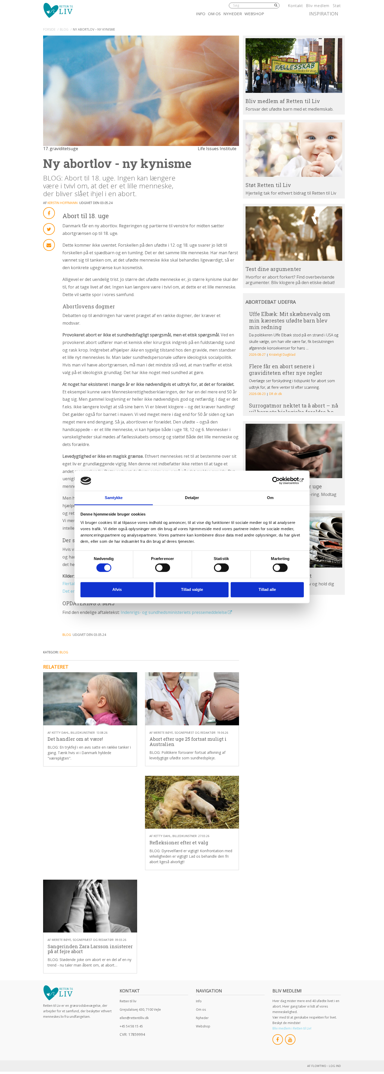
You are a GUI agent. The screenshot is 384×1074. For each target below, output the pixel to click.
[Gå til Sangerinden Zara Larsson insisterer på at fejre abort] (90, 906)
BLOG (64, 29)
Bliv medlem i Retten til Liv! (291, 1028)
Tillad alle (267, 589)
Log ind (335, 1066)
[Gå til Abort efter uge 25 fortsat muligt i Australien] (192, 698)
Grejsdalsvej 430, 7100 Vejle (140, 1009)
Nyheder (232, 13)
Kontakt (295, 5)
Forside (49, 29)
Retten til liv (128, 1001)
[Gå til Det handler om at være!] (90, 698)
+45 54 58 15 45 (131, 1026)
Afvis (117, 589)
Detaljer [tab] (192, 497)
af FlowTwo (316, 1066)
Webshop (254, 13)
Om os (214, 13)
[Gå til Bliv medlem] (294, 65)
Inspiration (323, 13)
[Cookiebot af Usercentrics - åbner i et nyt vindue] (281, 481)
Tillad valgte (192, 589)
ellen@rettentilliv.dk (134, 1018)
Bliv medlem (317, 5)
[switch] (162, 568)
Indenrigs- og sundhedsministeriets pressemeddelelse (174, 612)
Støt (337, 5)
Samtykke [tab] (114, 497)
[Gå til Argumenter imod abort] (294, 233)
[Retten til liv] (58, 10)
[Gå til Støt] (294, 149)
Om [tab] (270, 497)
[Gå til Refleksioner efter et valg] (192, 802)
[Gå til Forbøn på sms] (294, 451)
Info (200, 13)
